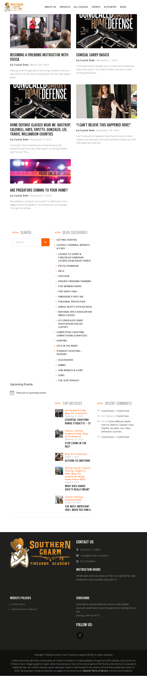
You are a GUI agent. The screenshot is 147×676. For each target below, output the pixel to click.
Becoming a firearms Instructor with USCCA (39, 57)
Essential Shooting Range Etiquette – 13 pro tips (78, 423)
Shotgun (63, 276)
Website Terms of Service (24, 609)
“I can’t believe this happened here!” (103, 125)
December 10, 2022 (107, 130)
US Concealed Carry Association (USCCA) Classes (70, 324)
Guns (61, 375)
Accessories (65, 359)
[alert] (73, 393)
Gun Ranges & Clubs (70, 370)
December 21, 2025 (74, 416)
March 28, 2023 (39, 64)
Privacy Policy (18, 604)
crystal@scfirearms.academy (94, 555)
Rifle (61, 271)
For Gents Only (67, 291)
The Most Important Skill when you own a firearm (78, 510)
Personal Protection (71, 301)
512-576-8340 (87, 561)
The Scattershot (68, 380)
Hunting (62, 340)
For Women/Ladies (70, 286)
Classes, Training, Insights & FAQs (74, 432)
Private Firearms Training (74, 281)
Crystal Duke (107, 410)
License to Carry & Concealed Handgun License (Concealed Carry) (74, 257)
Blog (67, 413)
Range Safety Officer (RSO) (75, 306)
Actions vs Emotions (77, 460)
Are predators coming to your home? (39, 190)
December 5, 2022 (41, 195)
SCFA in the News (67, 345)
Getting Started (67, 239)
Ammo (62, 365)
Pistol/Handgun (68, 265)
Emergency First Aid (70, 296)
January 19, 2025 (73, 502)
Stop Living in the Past (75, 444)
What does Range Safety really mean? (77, 487)
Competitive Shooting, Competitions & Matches (72, 333)
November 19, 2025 (74, 439)
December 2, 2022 (107, 60)
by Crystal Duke (19, 64)
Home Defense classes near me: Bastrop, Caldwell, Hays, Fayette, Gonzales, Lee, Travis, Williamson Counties (40, 129)
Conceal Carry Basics (92, 55)
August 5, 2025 (72, 456)
